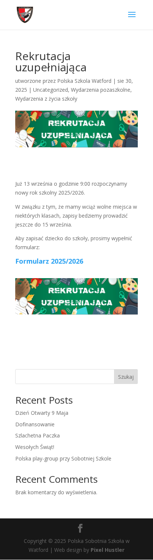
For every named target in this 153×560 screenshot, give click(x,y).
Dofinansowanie (35, 424)
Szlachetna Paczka (37, 435)
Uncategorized (50, 89)
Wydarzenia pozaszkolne (100, 89)
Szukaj (126, 376)
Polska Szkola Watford (84, 80)
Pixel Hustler (107, 549)
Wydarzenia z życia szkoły (46, 98)
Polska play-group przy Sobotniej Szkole (63, 458)
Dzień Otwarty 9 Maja (41, 412)
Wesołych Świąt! (34, 446)
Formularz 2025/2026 (49, 261)
